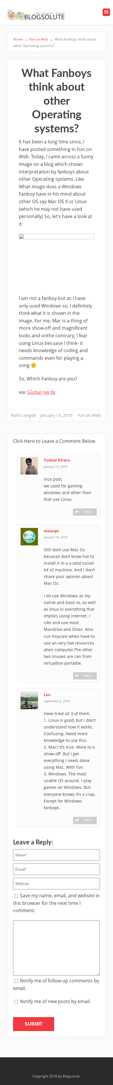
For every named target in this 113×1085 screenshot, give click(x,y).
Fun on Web (89, 415)
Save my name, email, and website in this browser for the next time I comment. (56, 903)
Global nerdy (41, 392)
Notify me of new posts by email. (55, 1001)
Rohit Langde (23, 415)
